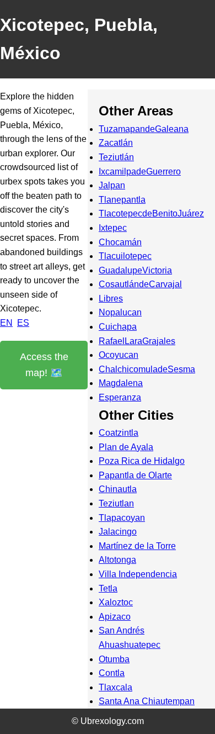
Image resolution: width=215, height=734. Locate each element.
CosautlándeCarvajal (140, 284)
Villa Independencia (138, 574)
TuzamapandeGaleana (144, 129)
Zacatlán (116, 142)
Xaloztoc (116, 602)
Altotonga (117, 559)
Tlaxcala (115, 687)
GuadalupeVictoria (135, 270)
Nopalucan (120, 312)
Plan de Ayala (126, 447)
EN (6, 323)
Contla (112, 673)
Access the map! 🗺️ (44, 364)
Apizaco (115, 616)
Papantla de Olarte (135, 475)
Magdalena (121, 383)
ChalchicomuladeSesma (147, 369)
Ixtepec (113, 228)
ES (23, 323)
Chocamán (120, 242)
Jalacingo (118, 531)
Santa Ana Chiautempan (147, 701)
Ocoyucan (118, 355)
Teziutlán (116, 157)
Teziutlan (116, 503)
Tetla (108, 588)
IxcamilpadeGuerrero (140, 171)
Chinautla (118, 489)
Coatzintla (118, 432)
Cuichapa (118, 326)
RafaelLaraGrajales (137, 341)
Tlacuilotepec (125, 256)
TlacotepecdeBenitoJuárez (151, 213)
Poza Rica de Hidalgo (142, 461)
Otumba (114, 659)
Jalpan (112, 185)
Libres (111, 298)
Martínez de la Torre (137, 546)
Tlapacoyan (122, 517)
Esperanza (120, 397)
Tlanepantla (122, 199)
